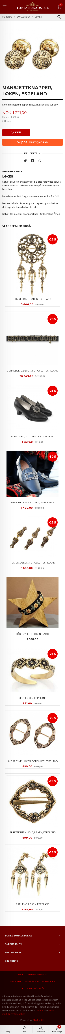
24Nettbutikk (38, 1020)
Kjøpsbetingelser (37, 974)
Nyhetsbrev (48, 981)
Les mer (39, 1010)
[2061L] (32, 54)
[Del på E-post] (40, 161)
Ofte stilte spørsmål (32, 988)
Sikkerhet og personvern (24, 981)
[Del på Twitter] (25, 161)
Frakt (21, 974)
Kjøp (18, 132)
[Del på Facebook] (32, 161)
